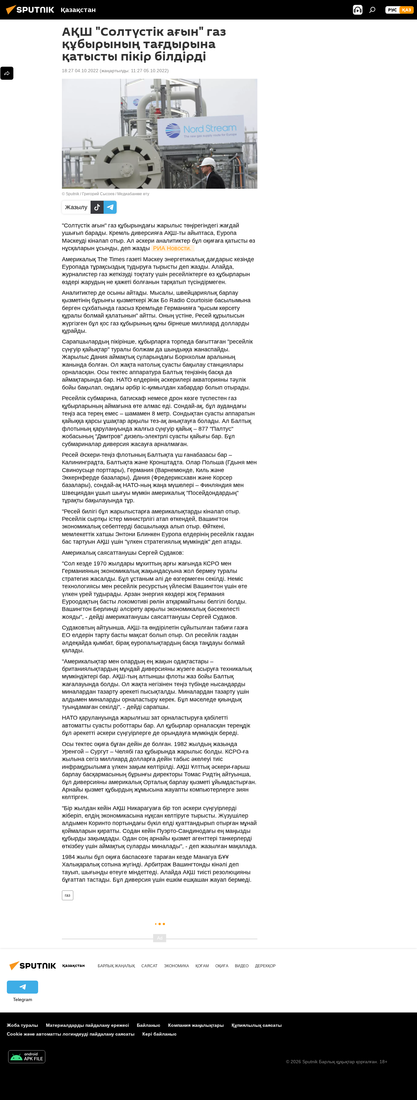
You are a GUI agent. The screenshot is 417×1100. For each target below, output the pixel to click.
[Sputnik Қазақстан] (32, 15)
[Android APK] (27, 1057)
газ (67, 895)
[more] (6, 73)
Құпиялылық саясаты (257, 1025)
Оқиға (221, 966)
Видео (242, 966)
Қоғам (202, 966)
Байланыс (148, 1025)
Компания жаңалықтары (196, 1025)
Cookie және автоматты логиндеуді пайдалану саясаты (71, 1034)
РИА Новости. (173, 248)
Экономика (176, 966)
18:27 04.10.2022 (80, 70)
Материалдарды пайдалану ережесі (87, 1025)
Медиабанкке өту (133, 194)
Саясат (149, 966)
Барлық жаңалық (116, 966)
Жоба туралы (22, 1025)
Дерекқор (265, 966)
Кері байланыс (159, 1034)
